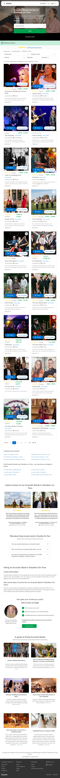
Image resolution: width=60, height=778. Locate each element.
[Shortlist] (48, 3)
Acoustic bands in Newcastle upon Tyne (41, 475)
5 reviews (7, 133)
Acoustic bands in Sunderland (11, 472)
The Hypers (17, 522)
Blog (17, 770)
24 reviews (7, 342)
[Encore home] (8, 3)
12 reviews (13, 89)
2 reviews (41, 91)
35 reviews (7, 216)
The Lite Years (45, 522)
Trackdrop (48, 774)
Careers (33, 766)
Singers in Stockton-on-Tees (11, 454)
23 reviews (41, 384)
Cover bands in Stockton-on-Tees (39, 457)
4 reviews (7, 383)
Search (44, 3)
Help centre (4, 764)
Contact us (4, 770)
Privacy (3, 768)
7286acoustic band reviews (34, 47)
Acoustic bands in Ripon (10, 475)
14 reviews (7, 423)
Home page (7, 51)
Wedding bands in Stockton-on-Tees (40, 454)
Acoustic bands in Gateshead (38, 472)
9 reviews (41, 175)
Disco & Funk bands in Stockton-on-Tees (14, 459)
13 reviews (34, 258)
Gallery (18, 768)
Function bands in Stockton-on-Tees (13, 457)
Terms (3, 766)
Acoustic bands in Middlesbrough (12, 470)
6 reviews (13, 258)
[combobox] (17, 54)
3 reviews (41, 426)
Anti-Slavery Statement (37, 768)
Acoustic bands (16, 51)
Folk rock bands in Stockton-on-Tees (40, 459)
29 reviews (41, 216)
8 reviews (13, 172)
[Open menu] (4, 3)
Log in (52, 3)
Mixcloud (55, 774)
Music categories (20, 766)
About (32, 764)
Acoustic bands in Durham (38, 470)
